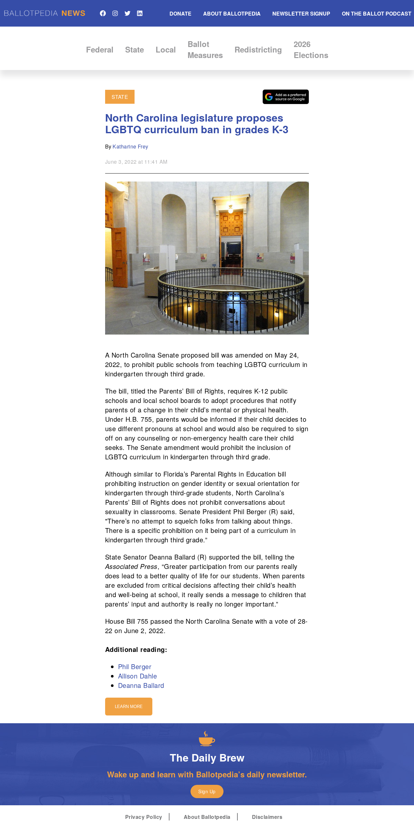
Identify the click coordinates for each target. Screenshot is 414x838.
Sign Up (206, 791)
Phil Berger (134, 666)
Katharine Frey (130, 146)
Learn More (129, 706)
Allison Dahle (137, 675)
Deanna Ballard (141, 685)
